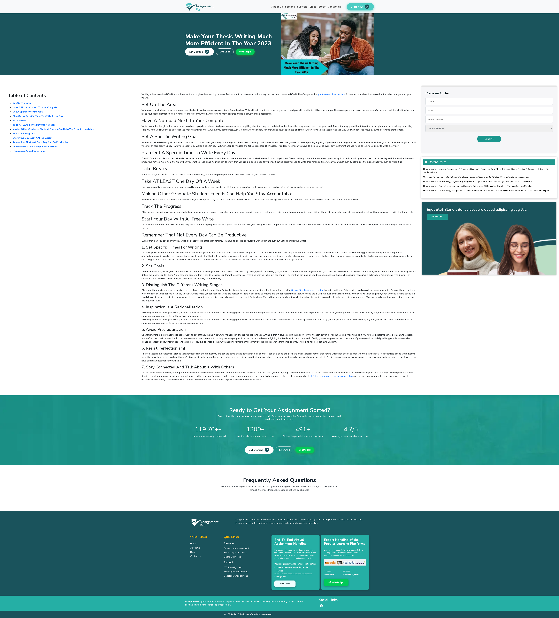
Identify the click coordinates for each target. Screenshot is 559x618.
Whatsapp (245, 51)
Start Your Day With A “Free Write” (32, 138)
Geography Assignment (236, 575)
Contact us (334, 6)
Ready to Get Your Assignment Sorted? (35, 146)
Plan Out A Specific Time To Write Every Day (38, 116)
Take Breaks (20, 120)
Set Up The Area (22, 103)
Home (193, 543)
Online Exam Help (233, 556)
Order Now (357, 6)
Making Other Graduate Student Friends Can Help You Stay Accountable (53, 129)
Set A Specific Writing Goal (28, 111)
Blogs (322, 6)
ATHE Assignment (233, 567)
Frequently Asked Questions (29, 151)
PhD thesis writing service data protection (331, 376)
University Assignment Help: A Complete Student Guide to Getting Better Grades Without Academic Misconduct (475, 176)
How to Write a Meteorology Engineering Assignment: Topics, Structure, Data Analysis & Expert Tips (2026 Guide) (477, 181)
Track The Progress (24, 133)
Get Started (196, 51)
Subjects (302, 6)
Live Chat (225, 51)
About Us (277, 6)
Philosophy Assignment (236, 571)
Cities (312, 6)
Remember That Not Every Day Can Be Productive (41, 142)
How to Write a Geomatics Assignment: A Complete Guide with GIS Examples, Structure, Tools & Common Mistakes (478, 186)
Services (290, 6)
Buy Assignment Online (235, 552)
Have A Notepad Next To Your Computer (35, 107)
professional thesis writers (331, 94)
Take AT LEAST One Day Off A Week (34, 124)
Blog (192, 552)
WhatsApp (337, 582)
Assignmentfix (193, 601)
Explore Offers (437, 216)
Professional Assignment (236, 548)
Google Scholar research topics (307, 290)
